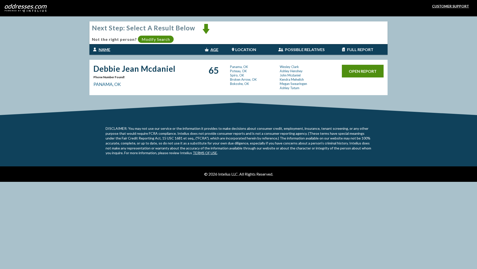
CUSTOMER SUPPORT (450, 6)
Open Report (363, 71)
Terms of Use (205, 153)
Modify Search (156, 39)
